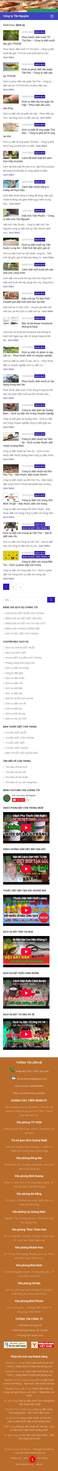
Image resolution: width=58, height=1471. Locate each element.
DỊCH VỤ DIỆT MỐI (15, 652)
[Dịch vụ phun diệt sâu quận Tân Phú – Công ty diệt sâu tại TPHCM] (11, 66)
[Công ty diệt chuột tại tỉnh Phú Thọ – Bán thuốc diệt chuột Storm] (11, 468)
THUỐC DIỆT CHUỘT (17, 747)
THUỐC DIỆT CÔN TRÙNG (19, 737)
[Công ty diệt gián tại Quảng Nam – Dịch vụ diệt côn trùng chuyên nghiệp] (11, 407)
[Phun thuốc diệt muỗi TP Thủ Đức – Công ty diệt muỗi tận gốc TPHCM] (11, 35)
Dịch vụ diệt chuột (14, 677)
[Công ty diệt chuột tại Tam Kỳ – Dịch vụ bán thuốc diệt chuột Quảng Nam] (11, 436)
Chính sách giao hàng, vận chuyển (30, 1330)
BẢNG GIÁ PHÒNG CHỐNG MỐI (22, 628)
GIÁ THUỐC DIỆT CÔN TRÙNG (22, 633)
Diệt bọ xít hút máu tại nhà (19, 698)
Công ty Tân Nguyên (16, 16)
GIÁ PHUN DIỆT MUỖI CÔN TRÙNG (24, 613)
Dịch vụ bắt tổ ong (15, 713)
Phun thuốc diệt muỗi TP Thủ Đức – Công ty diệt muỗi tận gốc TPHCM (29, 40)
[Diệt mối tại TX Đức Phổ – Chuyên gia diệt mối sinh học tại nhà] (11, 295)
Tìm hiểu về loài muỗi (16, 766)
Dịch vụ (39, 32)
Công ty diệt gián (14, 672)
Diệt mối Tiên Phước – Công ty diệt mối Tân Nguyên (28, 217)
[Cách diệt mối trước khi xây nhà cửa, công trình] (11, 266)
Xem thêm (8, 57)
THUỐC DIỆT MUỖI (16, 732)
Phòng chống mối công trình (20, 662)
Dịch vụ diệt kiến (14, 688)
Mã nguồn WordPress (43, 1449)
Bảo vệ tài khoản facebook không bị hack (37, 325)
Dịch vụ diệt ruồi (14, 683)
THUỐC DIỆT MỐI (15, 742)
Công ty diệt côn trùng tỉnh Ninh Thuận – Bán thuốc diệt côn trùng (28, 502)
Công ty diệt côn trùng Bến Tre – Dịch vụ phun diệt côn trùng (28, 563)
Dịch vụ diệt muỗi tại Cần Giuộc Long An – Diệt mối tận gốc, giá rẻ (26, 246)
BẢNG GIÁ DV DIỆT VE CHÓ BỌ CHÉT (25, 623)
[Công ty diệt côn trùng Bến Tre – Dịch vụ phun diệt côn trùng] (11, 555)
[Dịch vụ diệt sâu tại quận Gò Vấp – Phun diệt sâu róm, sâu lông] (11, 99)
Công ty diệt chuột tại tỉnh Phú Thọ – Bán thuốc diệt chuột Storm (27, 473)
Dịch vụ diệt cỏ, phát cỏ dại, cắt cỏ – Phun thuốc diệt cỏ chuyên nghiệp (28, 354)
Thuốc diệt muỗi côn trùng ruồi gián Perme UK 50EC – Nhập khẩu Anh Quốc (29, 1392)
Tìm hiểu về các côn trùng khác (21, 782)
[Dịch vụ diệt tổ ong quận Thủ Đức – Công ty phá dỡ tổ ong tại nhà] (11, 127)
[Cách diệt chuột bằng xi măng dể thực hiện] (11, 184)
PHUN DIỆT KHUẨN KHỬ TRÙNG (23, 657)
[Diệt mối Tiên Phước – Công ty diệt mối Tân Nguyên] (11, 213)
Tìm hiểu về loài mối (15, 772)
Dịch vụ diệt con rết (15, 703)
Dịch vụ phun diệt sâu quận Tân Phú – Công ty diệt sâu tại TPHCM (27, 72)
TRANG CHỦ (15, 1458)
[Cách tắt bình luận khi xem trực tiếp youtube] (11, 155)
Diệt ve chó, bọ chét (16, 718)
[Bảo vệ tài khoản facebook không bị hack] (11, 320)
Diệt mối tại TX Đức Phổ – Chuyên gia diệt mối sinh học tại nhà (27, 300)
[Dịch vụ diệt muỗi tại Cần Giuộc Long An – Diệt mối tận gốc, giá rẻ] (11, 241)
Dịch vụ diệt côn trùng (35, 528)
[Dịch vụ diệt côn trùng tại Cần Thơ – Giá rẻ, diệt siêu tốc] (11, 526)
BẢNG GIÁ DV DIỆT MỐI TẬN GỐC (23, 618)
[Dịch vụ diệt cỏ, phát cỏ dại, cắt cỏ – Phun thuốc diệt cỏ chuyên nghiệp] (11, 349)
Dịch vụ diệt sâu (13, 693)
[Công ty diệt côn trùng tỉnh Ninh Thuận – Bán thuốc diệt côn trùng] (11, 497)
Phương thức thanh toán (30, 1335)
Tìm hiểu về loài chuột (16, 777)
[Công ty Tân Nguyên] (29, 6)
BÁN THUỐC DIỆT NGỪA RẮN (21, 752)
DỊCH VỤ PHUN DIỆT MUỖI (20, 647)
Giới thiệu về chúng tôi (30, 1325)
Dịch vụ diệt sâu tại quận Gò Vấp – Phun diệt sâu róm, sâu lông (28, 105)
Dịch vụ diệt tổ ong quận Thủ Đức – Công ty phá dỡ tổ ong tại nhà (29, 133)
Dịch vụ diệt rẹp (13, 708)
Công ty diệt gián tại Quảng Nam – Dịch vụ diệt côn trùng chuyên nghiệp (28, 412)
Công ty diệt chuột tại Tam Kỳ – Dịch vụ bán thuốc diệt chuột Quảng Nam (28, 442)
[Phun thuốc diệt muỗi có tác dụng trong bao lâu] (11, 378)
